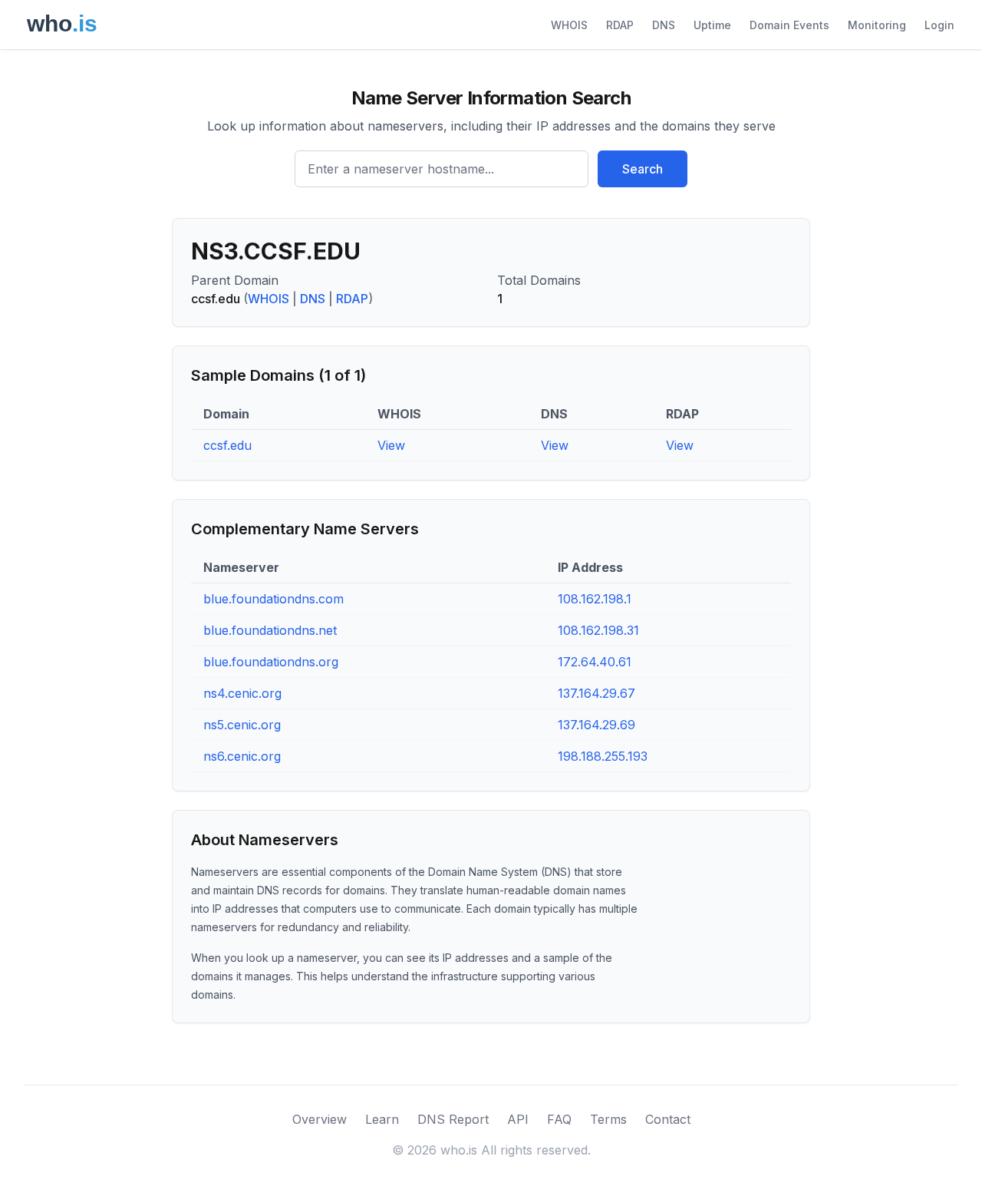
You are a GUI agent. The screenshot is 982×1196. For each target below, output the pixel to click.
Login (939, 24)
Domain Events (789, 24)
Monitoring (877, 24)
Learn (382, 1119)
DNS (663, 24)
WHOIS (569, 24)
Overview (319, 1119)
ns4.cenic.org (242, 693)
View (391, 445)
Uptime (712, 24)
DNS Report (453, 1119)
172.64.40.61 (594, 661)
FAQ (559, 1119)
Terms (608, 1119)
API (518, 1119)
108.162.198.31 (598, 630)
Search (642, 169)
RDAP (620, 24)
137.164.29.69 (596, 724)
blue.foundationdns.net (270, 630)
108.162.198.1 (594, 598)
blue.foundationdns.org (270, 661)
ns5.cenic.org (242, 724)
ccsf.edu (227, 445)
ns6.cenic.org (242, 756)
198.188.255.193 (603, 756)
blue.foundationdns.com (273, 598)
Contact (667, 1119)
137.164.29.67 (596, 693)
